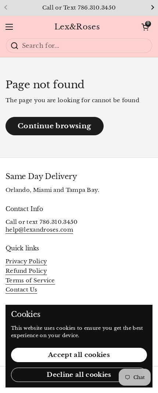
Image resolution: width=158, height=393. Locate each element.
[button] (145, 26)
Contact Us (21, 289)
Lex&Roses (77, 27)
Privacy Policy (26, 261)
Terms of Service (30, 280)
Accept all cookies (79, 355)
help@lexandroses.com (39, 229)
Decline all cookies (79, 375)
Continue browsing (54, 125)
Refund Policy (26, 271)
